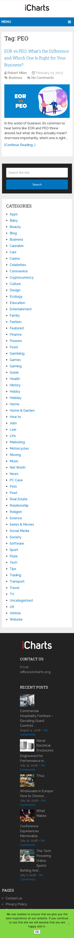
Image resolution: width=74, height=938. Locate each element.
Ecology (16, 296)
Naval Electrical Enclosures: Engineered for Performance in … (37, 751)
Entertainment (21, 309)
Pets (13, 486)
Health (15, 379)
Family (15, 315)
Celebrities (18, 265)
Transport (17, 581)
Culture (15, 284)
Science (16, 518)
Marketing (17, 442)
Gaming (16, 366)
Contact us (14, 898)
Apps (14, 214)
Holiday (15, 398)
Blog (13, 233)
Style (14, 556)
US (12, 607)
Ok (37, 931)
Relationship (19, 505)
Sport (14, 550)
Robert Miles (17, 73)
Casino (15, 258)
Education (17, 303)
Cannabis (17, 246)
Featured (17, 328)
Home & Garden (22, 410)
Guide (14, 372)
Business (15, 78)
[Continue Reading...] (19, 145)
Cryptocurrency (22, 277)
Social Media (19, 531)
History (15, 385)
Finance (16, 334)
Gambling (17, 353)
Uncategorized (21, 600)
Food (14, 347)
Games (15, 360)
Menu (6, 22)
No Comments (42, 78)
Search (37, 184)
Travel (14, 588)
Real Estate (19, 499)
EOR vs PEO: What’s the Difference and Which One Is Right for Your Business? (36, 57)
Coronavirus (19, 271)
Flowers (16, 341)
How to (15, 417)
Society (15, 537)
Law (13, 429)
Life (13, 436)
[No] (69, 923)
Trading (15, 575)
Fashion (15, 322)
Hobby (15, 391)
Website (16, 619)
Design (15, 290)
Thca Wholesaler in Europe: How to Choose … (36, 786)
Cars (13, 252)
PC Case (16, 480)
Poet (13, 493)
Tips (13, 569)
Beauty (15, 227)
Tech (13, 562)
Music (14, 461)
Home (14, 404)
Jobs (13, 423)
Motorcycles (19, 448)
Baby (14, 220)
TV (12, 594)
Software (17, 543)
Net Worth (17, 467)
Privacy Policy (16, 904)
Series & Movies (22, 524)
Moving (15, 455)
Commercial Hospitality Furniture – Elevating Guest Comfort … (36, 718)
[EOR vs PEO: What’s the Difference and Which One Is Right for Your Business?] (37, 101)
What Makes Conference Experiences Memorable (33, 823)
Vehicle (15, 613)
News (14, 474)
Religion (16, 512)
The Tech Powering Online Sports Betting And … (35, 860)
